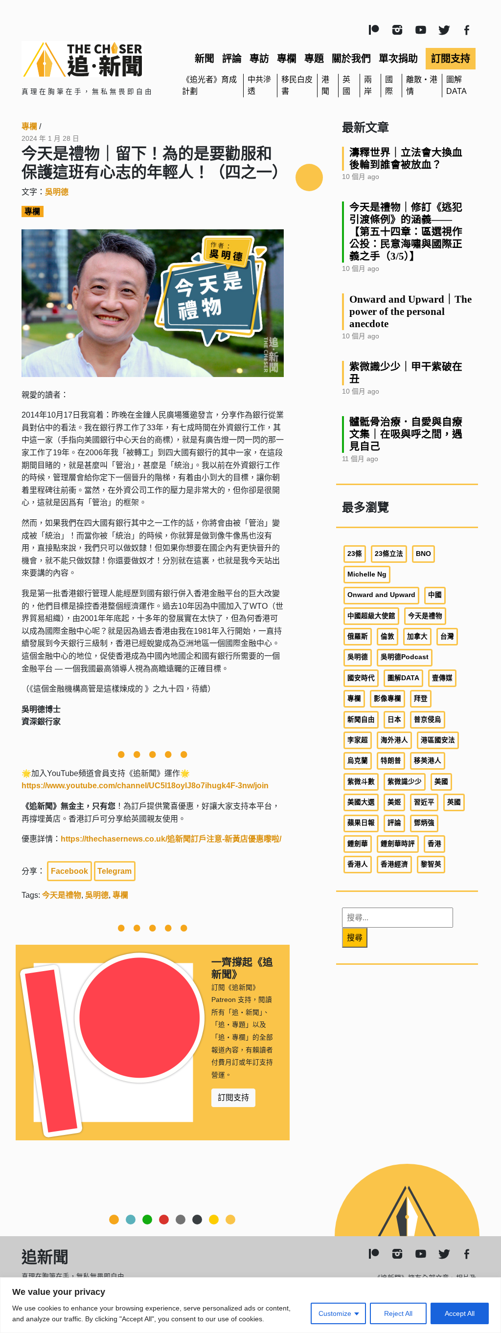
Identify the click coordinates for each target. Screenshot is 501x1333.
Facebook (69, 871)
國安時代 (361, 678)
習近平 (424, 802)
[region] (250, 1305)
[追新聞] (94, 59)
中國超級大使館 (371, 616)
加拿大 (417, 636)
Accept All (460, 1313)
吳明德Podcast (405, 657)
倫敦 (387, 636)
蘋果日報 (361, 822)
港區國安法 (438, 740)
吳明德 (56, 192)
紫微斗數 (361, 781)
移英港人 (427, 760)
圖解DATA (403, 678)
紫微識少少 (404, 781)
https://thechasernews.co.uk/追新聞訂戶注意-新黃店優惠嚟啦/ (171, 839)
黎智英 (431, 864)
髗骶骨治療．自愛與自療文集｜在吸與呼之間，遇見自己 (405, 434)
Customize (335, 1313)
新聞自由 (361, 719)
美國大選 (361, 802)
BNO (423, 553)
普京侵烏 (427, 719)
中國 (435, 595)
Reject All (398, 1313)
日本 (394, 719)
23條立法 (389, 553)
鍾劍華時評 (398, 843)
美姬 (394, 802)
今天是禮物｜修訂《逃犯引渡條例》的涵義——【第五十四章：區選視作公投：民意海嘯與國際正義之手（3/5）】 (405, 231)
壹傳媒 (442, 678)
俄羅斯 (357, 636)
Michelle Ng (367, 574)
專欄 (286, 58)
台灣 (447, 636)
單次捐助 (398, 58)
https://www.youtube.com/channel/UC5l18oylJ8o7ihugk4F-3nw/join (145, 785)
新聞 (204, 58)
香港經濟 (394, 864)
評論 (232, 58)
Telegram (114, 871)
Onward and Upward (381, 595)
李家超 (357, 740)
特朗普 (391, 760)
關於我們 (351, 58)
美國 (441, 781)
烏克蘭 (357, 760)
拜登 (421, 698)
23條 (354, 553)
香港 (434, 843)
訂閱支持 (450, 58)
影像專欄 (387, 698)
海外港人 (394, 740)
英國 (454, 802)
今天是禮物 (61, 895)
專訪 (259, 58)
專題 (314, 58)
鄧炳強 (424, 822)
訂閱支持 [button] (233, 1097)
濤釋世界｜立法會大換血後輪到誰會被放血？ (405, 158)
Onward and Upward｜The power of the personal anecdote (410, 311)
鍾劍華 (357, 843)
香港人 (357, 864)
